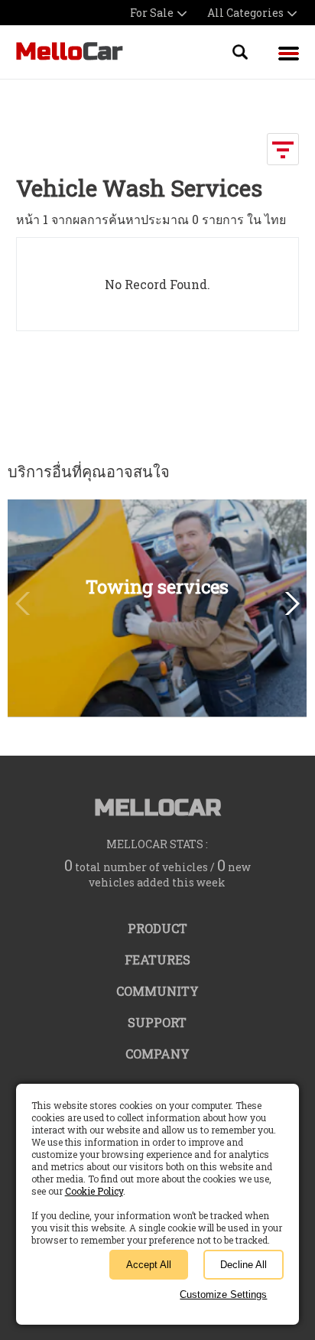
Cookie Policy (94, 1191)
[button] (289, 603)
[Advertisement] (165, 365)
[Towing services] (157, 709)
